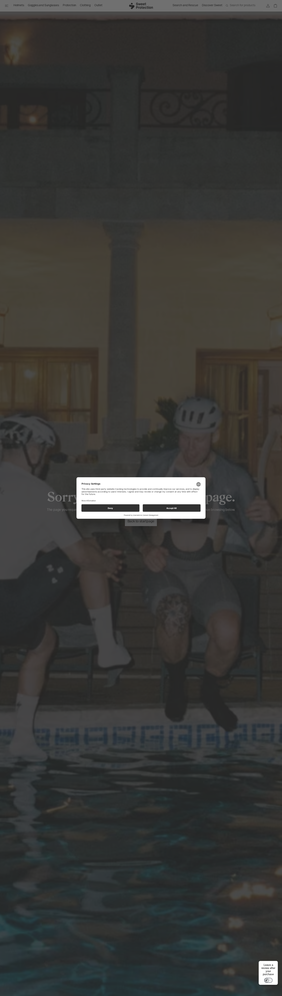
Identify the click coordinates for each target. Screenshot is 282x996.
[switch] (268, 980)
